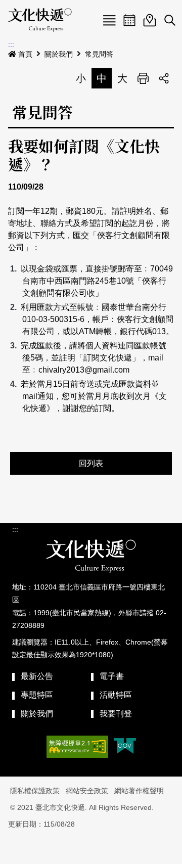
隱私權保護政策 (35, 791)
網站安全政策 (87, 791)
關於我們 (58, 54)
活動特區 (116, 695)
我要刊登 (116, 713)
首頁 (25, 54)
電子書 (112, 676)
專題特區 (37, 695)
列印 (143, 78)
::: (11, 44)
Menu (109, 20)
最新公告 (37, 676)
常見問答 (99, 54)
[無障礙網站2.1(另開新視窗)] (77, 747)
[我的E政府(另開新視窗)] (125, 747)
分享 (164, 78)
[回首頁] (40, 20)
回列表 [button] (91, 463)
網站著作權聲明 (139, 791)
